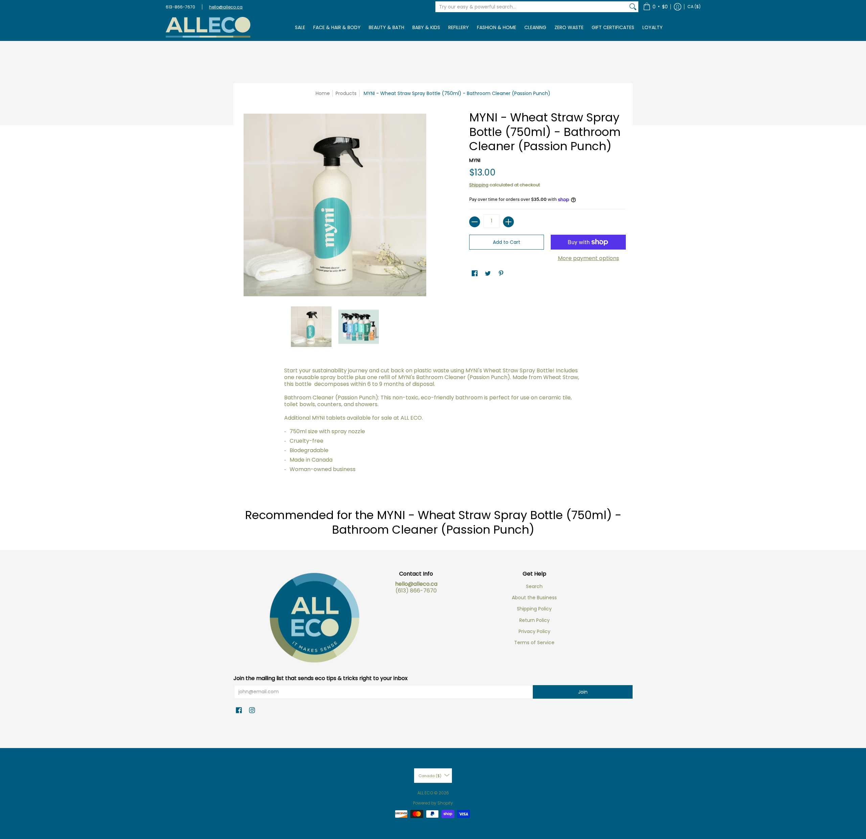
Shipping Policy (534, 608)
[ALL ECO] (208, 27)
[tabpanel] (433, 426)
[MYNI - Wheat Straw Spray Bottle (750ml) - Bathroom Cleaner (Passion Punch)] (311, 326)
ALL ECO (425, 793)
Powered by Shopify (433, 803)
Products (346, 93)
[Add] (508, 221)
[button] (655, 7)
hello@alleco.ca (226, 7)
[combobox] (531, 6)
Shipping (478, 185)
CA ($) (694, 6)
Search (534, 586)
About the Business (534, 597)
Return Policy (534, 620)
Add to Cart (506, 242)
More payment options (588, 258)
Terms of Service (534, 642)
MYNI (474, 160)
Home (323, 93)
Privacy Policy (534, 631)
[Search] (633, 6)
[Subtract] (474, 221)
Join (583, 692)
